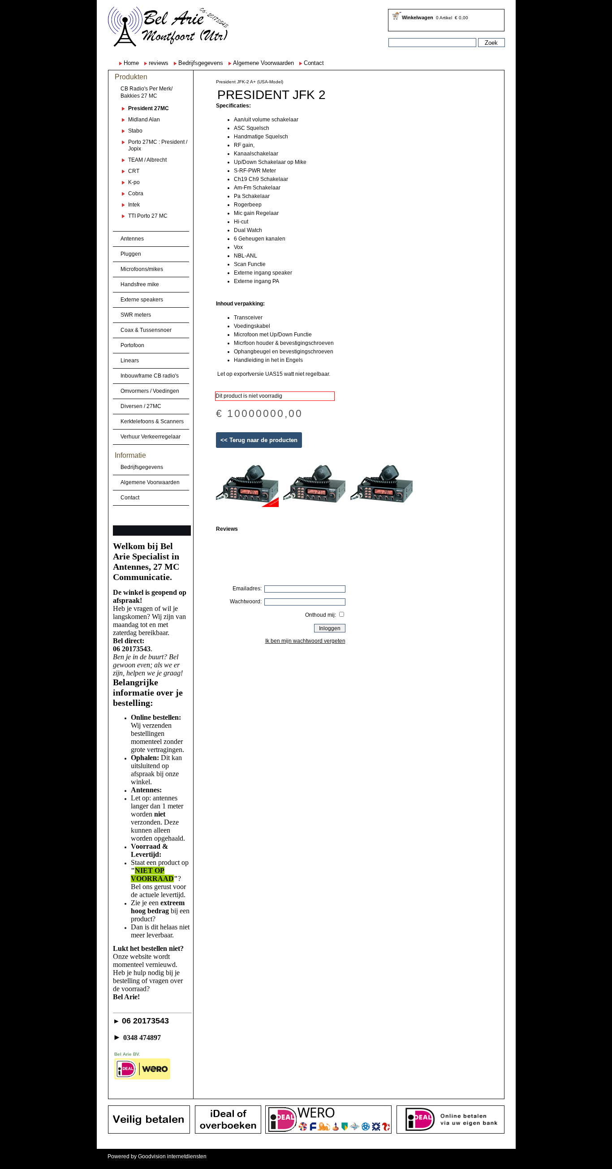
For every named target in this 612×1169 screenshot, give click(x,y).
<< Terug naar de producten (258, 440)
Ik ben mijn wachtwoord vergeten (305, 641)
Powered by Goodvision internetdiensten (157, 1156)
